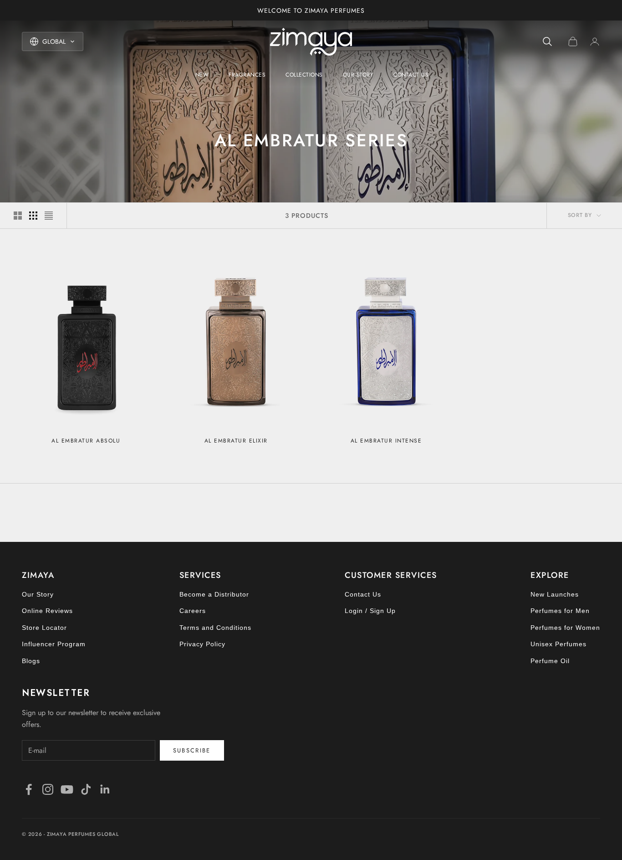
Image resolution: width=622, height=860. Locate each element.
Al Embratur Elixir (236, 440)
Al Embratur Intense (386, 440)
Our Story (358, 75)
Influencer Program (54, 644)
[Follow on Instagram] (48, 789)
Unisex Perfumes (558, 644)
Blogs (31, 660)
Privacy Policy (202, 644)
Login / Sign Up (370, 610)
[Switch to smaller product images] (33, 215)
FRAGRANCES (247, 75)
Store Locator (44, 627)
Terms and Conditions (215, 627)
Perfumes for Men (560, 610)
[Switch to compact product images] (49, 215)
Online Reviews (47, 610)
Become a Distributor (214, 594)
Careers (192, 610)
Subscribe (192, 750)
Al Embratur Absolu (85, 440)
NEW (202, 75)
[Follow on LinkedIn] (105, 789)
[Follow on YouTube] (67, 789)
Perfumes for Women (565, 627)
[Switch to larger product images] (18, 215)
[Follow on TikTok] (86, 789)
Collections (304, 75)
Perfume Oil (550, 660)
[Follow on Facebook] (29, 789)
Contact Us (410, 75)
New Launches (554, 594)
